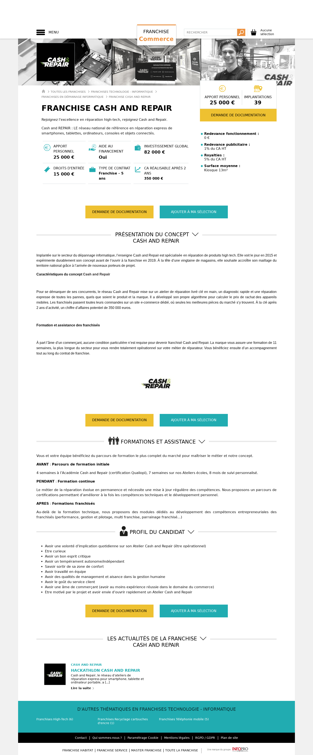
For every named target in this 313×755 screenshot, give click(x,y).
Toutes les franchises (68, 91)
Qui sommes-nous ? (107, 737)
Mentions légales (177, 737)
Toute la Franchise (181, 750)
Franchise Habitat (77, 750)
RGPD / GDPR (205, 737)
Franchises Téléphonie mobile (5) (184, 719)
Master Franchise (146, 750)
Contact (81, 737)
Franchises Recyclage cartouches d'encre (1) (123, 721)
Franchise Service (112, 750)
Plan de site (229, 737)
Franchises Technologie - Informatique (122, 91)
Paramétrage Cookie (143, 737)
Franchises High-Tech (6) (54, 719)
